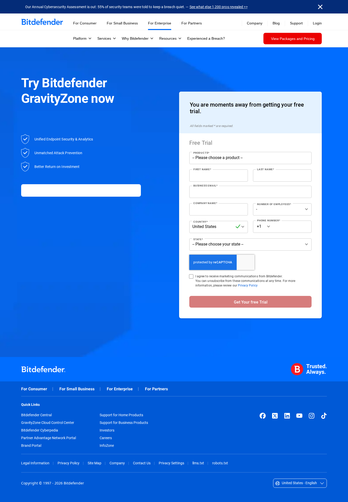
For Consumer (34, 388)
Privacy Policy (248, 285)
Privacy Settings (171, 463)
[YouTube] (299, 416)
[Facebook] (263, 416)
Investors (107, 430)
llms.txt (198, 463)
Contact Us (142, 463)
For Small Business (77, 388)
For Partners (156, 388)
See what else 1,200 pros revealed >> (219, 6)
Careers (106, 438)
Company (117, 463)
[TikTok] (324, 416)
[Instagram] (312, 416)
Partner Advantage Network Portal (48, 438)
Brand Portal (31, 445)
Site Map (94, 463)
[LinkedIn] (287, 416)
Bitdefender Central (36, 415)
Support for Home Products (121, 415)
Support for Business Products (124, 422)
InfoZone (107, 445)
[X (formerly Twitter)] (275, 416)
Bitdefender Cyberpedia (39, 430)
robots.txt (220, 463)
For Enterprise (120, 388)
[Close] (320, 6)
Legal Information (35, 463)
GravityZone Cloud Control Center (47, 422)
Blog (276, 23)
